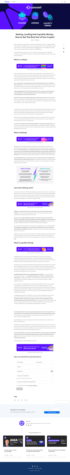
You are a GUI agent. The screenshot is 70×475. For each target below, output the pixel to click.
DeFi (38, 47)
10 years (25, 227)
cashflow (25, 400)
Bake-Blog (28, 421)
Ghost (41, 468)
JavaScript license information (35, 470)
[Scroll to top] (63, 44)
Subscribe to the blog (52, 412)
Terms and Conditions (32, 385)
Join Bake (13, 1)
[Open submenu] (18, 2)
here (15, 238)
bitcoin (15, 400)
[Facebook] (63, 52)
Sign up (19, 389)
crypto (22, 400)
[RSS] (37, 466)
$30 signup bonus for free (19, 337)
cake (18, 400)
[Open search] (62, 2)
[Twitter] (63, 48)
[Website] (26, 425)
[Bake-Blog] (21, 423)
